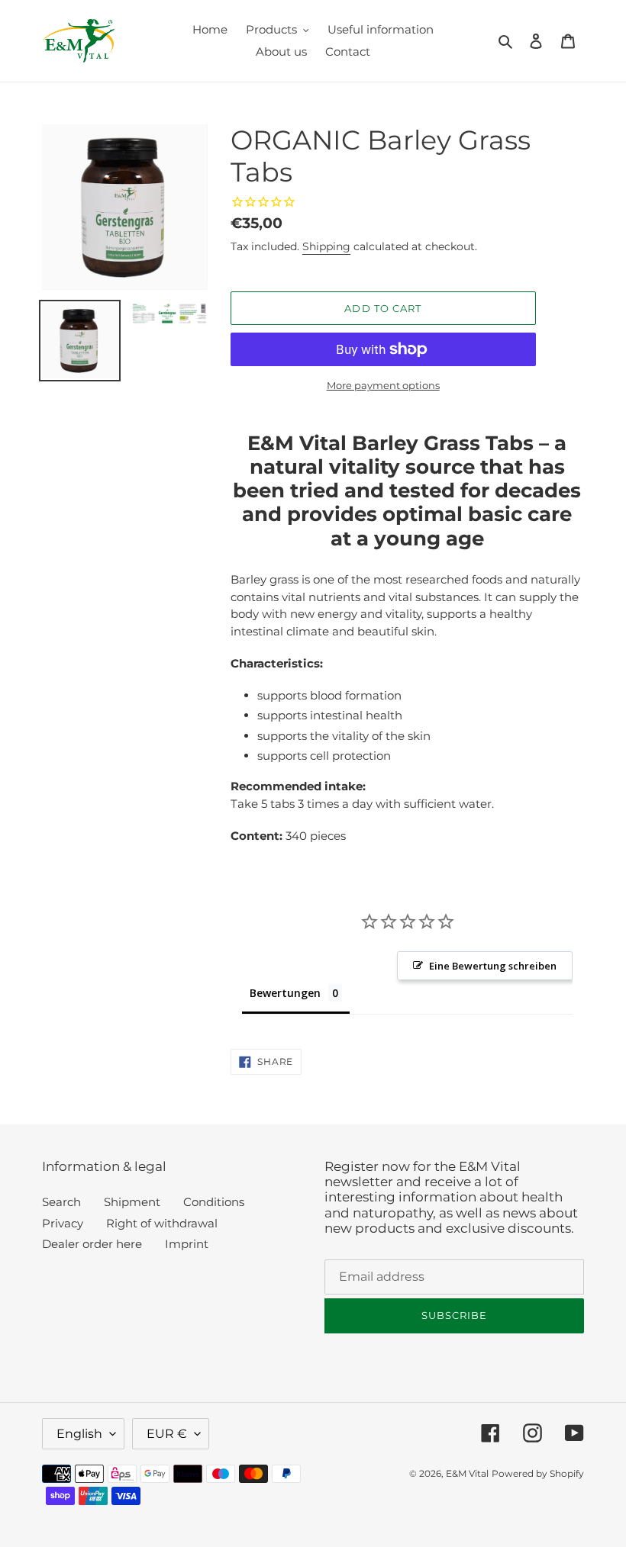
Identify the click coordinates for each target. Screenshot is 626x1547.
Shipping (326, 246)
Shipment (132, 1202)
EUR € (167, 1433)
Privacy (62, 1223)
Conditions (213, 1202)
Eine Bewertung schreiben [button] (493, 966)
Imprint (186, 1244)
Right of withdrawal (162, 1223)
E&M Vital (467, 1473)
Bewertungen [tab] (285, 993)
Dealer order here (92, 1244)
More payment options (383, 385)
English (79, 1433)
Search (61, 1202)
